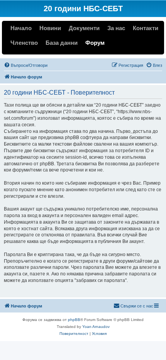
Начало (21, 28)
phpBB (74, 320)
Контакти (145, 28)
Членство (24, 42)
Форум (95, 42)
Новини (50, 28)
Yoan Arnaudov (96, 326)
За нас (116, 28)
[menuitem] (25, 65)
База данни (62, 42)
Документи (84, 28)
